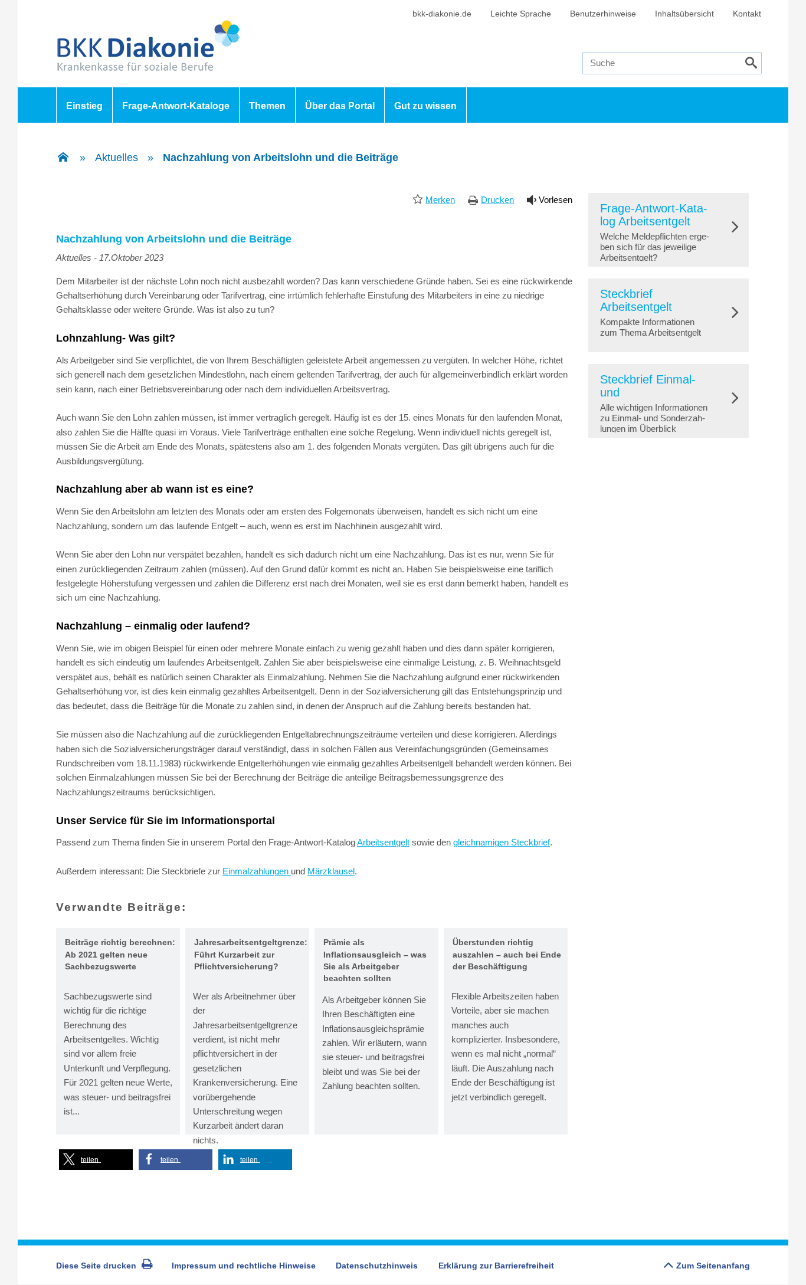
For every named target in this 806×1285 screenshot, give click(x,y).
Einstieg (84, 106)
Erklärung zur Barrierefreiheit (496, 1265)
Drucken (497, 200)
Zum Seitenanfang (713, 1265)
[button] (96, 1159)
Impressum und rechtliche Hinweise (244, 1265)
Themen (267, 106)
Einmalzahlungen (256, 871)
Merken (440, 200)
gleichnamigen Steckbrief (501, 842)
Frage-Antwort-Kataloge (176, 106)
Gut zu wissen (425, 106)
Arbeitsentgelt (383, 842)
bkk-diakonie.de (441, 13)
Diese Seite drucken (96, 1265)
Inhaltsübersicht (684, 13)
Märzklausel (331, 871)
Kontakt (747, 13)
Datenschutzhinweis (377, 1265)
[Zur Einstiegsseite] (63, 158)
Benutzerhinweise (603, 13)
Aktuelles (116, 157)
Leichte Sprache (520, 13)
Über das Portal (340, 106)
